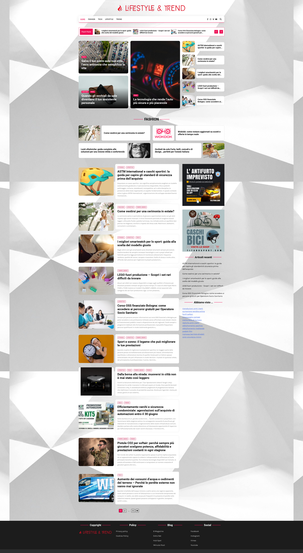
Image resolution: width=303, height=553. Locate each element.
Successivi (137, 510)
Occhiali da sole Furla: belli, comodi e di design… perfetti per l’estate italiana (174, 150)
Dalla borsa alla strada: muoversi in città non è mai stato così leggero (146, 376)
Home (82, 19)
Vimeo (193, 540)
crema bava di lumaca (192, 320)
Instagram (195, 536)
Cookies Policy (122, 536)
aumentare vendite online (193, 311)
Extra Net (157, 536)
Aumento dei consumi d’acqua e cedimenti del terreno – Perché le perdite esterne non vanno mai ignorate (146, 482)
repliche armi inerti (190, 323)
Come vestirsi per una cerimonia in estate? (207, 60)
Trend (119, 19)
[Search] (220, 19)
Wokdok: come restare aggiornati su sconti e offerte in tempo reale (199, 133)
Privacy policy (122, 531)
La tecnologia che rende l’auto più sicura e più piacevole (153, 101)
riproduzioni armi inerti (192, 308)
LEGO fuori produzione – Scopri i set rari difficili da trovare (116, 32)
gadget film (187, 331)
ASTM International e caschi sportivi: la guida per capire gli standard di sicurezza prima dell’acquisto (192, 32)
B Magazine (158, 531)
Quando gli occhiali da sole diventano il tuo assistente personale (99, 99)
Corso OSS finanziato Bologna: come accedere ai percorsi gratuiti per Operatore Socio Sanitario (153, 32)
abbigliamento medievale (193, 328)
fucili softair (187, 314)
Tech (100, 19)
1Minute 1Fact (159, 545)
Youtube (194, 545)
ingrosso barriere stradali (193, 334)
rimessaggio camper (191, 317)
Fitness (121, 167)
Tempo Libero (141, 207)
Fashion (91, 19)
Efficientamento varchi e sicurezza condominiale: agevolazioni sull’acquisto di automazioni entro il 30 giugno (146, 410)
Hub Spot (157, 540)
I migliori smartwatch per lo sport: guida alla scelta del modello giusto (209, 73)
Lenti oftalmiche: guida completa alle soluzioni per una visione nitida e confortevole (103, 150)
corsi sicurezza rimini (191, 337)
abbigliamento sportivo (192, 325)
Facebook (195, 531)
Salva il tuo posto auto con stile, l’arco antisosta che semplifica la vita (103, 64)
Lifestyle (109, 19)
